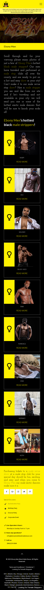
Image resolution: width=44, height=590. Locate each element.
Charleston (9, 576)
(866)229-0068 (12, 543)
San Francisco (28, 585)
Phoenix (14, 583)
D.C (9, 587)
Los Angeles (33, 580)
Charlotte (35, 576)
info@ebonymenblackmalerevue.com (19, 536)
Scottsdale (9, 580)
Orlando (26, 583)
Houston (17, 576)
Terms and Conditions (16, 567)
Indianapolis (18, 580)
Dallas (23, 576)
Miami (7, 585)
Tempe (25, 580)
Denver (25, 574)
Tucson (20, 583)
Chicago (19, 574)
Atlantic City (12, 574)
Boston (28, 576)
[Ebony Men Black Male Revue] (20, 4)
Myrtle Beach (26, 578)
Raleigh (12, 585)
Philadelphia (16, 578)
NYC (5, 574)
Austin (31, 574)
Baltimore (8, 578)
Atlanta (37, 574)
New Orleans (34, 583)
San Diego (14, 587)
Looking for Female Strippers (30, 588)
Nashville (7, 583)
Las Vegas (34, 578)
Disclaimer (29, 567)
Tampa (36, 585)
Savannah (19, 585)
